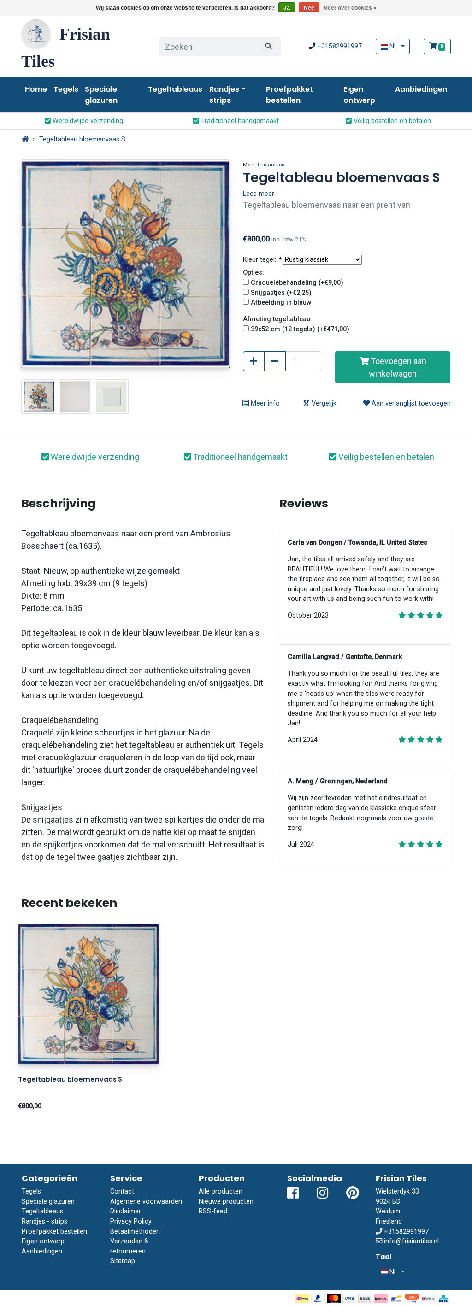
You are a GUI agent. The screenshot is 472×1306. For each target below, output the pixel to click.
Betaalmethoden (135, 1231)
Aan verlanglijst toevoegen (410, 403)
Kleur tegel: (262, 260)
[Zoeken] (268, 46)
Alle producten (220, 1191)
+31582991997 (339, 46)
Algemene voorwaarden (146, 1202)
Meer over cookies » (350, 8)
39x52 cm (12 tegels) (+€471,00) (300, 329)
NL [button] (393, 46)
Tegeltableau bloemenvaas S (82, 139)
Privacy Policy (131, 1221)
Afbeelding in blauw (281, 302)
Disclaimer (125, 1211)
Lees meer (258, 194)
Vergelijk (323, 403)
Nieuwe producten (226, 1202)
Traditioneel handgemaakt (239, 121)
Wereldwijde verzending (87, 121)
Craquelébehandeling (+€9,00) (297, 283)
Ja (286, 8)
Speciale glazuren (101, 95)
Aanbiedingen (421, 89)
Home (36, 89)
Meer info (264, 403)
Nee (309, 8)
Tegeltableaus (175, 89)
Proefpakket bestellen (289, 95)
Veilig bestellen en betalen (391, 121)
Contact (122, 1191)
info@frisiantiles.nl (411, 1241)
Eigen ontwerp (359, 95)
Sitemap (122, 1261)
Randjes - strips (227, 95)
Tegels (65, 89)
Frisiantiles (271, 164)
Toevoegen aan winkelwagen (397, 367)
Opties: (253, 272)
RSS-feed (213, 1211)
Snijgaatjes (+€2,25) (281, 293)
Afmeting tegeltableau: (277, 319)
